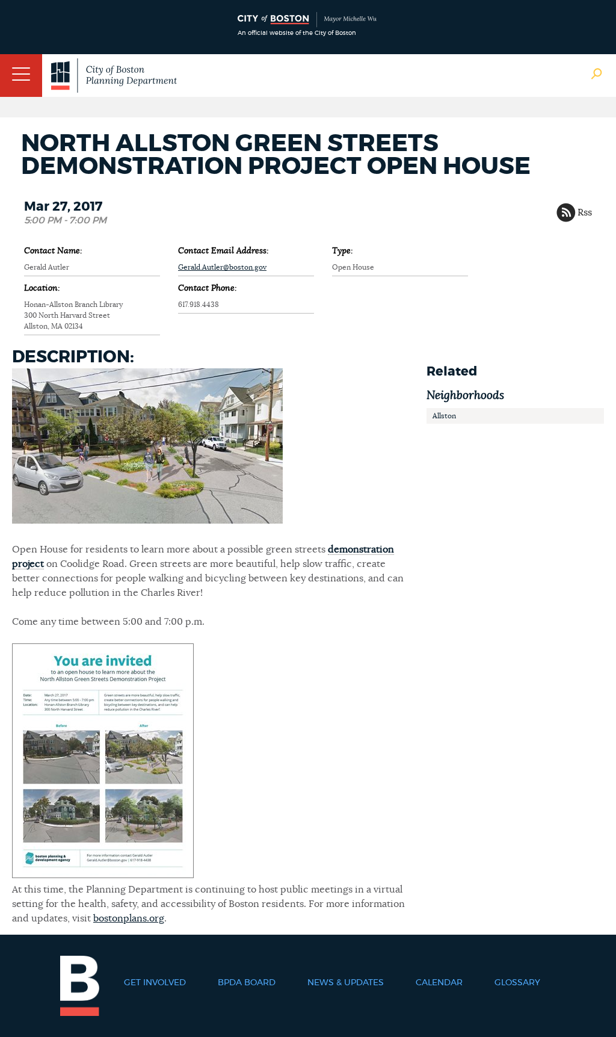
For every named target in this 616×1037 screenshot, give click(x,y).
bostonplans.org (128, 918)
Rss (585, 212)
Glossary (517, 983)
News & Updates (345, 983)
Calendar (439, 983)
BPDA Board (247, 983)
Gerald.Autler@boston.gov (222, 267)
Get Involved (155, 983)
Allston (444, 415)
